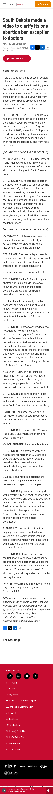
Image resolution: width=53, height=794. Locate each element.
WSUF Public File (13, 743)
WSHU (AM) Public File (15, 731)
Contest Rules (12, 719)
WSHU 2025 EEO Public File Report (21, 701)
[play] (4, 790)
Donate (44, 4)
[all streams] (49, 790)
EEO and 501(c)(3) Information (19, 707)
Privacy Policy (12, 695)
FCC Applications (13, 725)
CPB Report (11, 713)
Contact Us (10, 689)
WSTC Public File (13, 750)
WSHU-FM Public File (15, 737)
